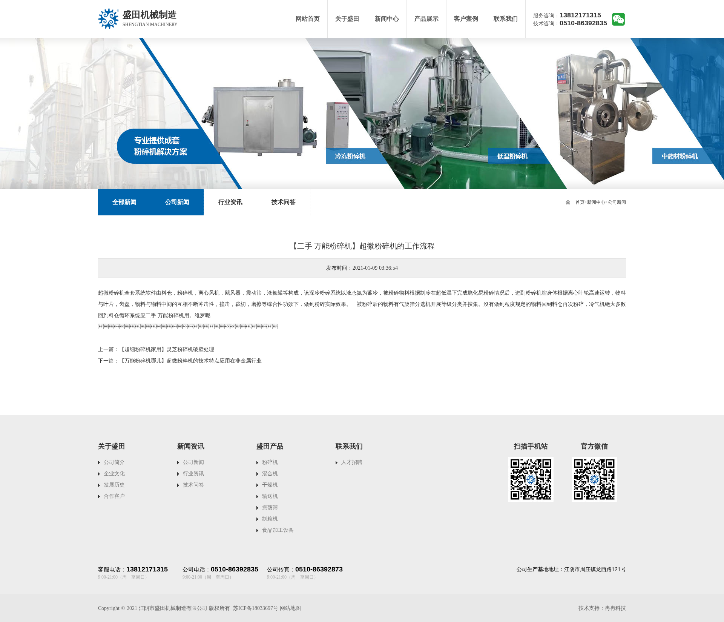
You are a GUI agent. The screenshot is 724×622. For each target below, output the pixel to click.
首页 (579, 202)
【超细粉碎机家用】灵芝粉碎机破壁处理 (166, 349)
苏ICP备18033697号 (255, 608)
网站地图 (290, 608)
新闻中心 (596, 202)
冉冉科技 (615, 608)
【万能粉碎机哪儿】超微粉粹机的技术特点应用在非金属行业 (190, 361)
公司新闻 (617, 202)
